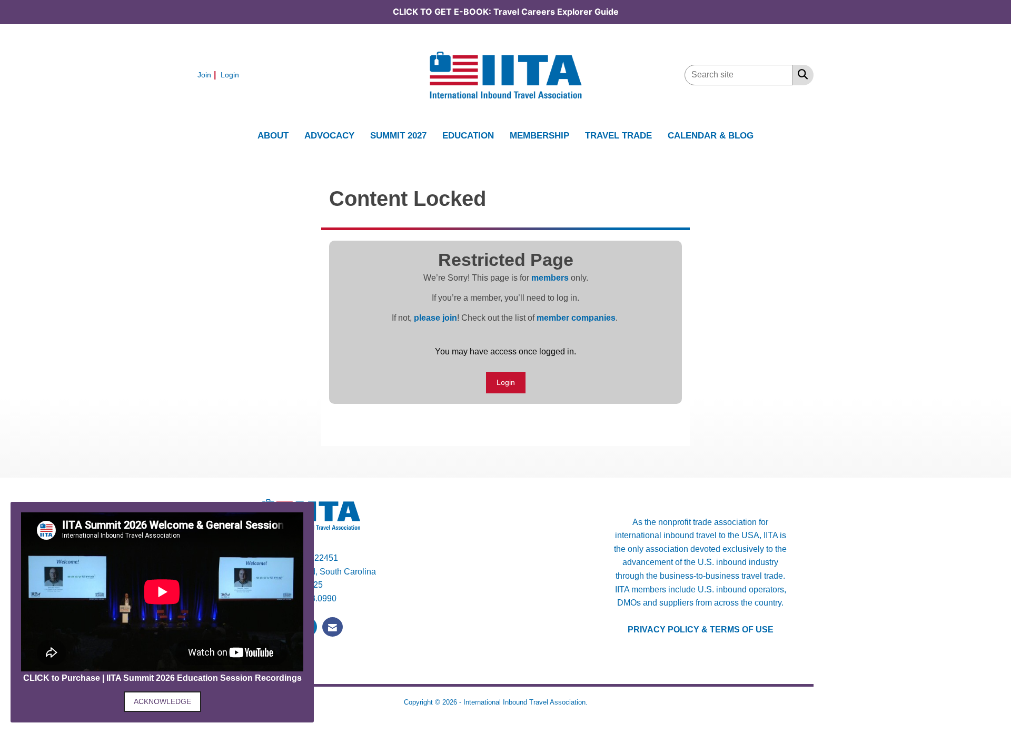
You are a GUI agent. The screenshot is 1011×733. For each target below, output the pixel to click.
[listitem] (208, 74)
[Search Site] (800, 74)
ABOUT (273, 135)
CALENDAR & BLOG (711, 135)
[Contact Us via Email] (332, 627)
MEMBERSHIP (539, 135)
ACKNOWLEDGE (162, 701)
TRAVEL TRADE (618, 135)
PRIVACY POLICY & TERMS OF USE (701, 629)
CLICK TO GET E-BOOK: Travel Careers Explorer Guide (506, 11)
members (550, 277)
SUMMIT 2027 (398, 135)
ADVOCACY (329, 135)
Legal (599, 702)
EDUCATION (468, 135)
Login (506, 382)
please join (435, 317)
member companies (576, 317)
